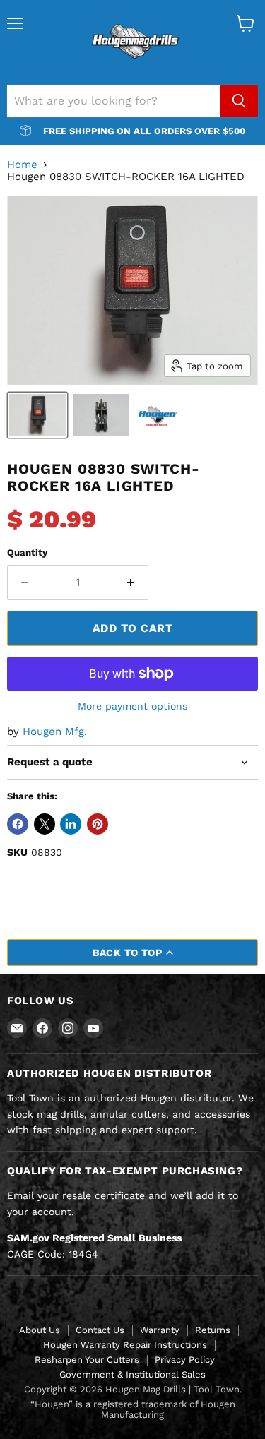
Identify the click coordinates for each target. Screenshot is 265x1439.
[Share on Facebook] (17, 824)
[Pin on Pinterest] (97, 824)
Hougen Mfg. (55, 731)
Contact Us (100, 1330)
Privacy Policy (185, 1359)
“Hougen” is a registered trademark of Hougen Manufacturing (132, 1409)
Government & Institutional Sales (132, 1374)
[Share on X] (44, 824)
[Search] (239, 101)
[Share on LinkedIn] (70, 824)
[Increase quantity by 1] (131, 582)
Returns (212, 1330)
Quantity (27, 552)
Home (22, 165)
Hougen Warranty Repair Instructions (125, 1344)
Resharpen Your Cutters (87, 1359)
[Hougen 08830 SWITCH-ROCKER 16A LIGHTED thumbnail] (37, 415)
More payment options (132, 706)
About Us (39, 1330)
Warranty (159, 1330)
